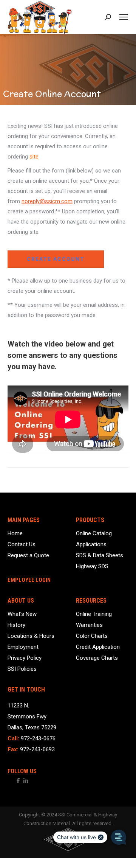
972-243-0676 (38, 738)
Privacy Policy (25, 658)
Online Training (94, 614)
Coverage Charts (97, 658)
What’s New (22, 614)
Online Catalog (94, 533)
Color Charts (92, 636)
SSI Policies (22, 669)
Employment (23, 647)
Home (15, 533)
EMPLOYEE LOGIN (29, 580)
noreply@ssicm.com (47, 201)
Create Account (56, 259)
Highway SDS (92, 566)
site (34, 156)
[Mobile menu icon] (123, 17)
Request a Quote (28, 555)
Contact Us (22, 544)
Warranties (89, 625)
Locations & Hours (31, 636)
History (16, 625)
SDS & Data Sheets (99, 555)
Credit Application (98, 647)
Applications (91, 544)
